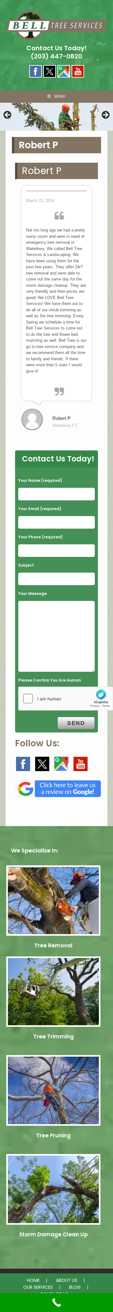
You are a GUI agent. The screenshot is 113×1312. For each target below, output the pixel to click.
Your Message (32, 593)
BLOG (75, 1287)
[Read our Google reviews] (58, 786)
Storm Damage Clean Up (53, 1234)
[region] (56, 117)
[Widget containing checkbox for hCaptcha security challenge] (65, 698)
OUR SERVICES (38, 1287)
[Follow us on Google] (61, 764)
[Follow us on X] (42, 764)
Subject (26, 565)
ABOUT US (66, 1280)
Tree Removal (53, 945)
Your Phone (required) (40, 537)
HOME (33, 1280)
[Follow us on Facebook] (23, 764)
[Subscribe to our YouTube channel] (81, 764)
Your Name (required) (40, 480)
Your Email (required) (39, 508)
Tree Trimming (53, 1036)
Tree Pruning (53, 1135)
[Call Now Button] (56, 1302)
